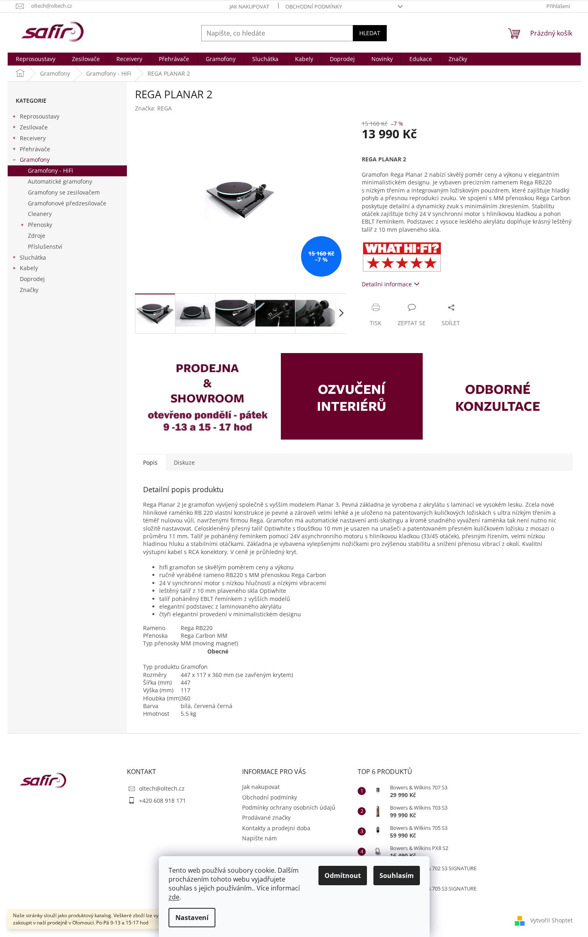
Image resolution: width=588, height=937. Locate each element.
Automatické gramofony (60, 181)
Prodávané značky (266, 817)
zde (174, 897)
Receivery (33, 138)
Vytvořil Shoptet (551, 920)
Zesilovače (34, 127)
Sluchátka (33, 257)
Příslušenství (45, 246)
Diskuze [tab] (184, 462)
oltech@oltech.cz (162, 788)
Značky (29, 290)
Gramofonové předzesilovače (67, 203)
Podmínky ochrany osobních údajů (288, 807)
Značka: (153, 108)
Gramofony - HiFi (50, 170)
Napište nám (259, 838)
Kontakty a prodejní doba (276, 828)
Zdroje (36, 235)
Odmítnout (343, 875)
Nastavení (192, 917)
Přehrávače (35, 149)
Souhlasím (396, 875)
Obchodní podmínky (313, 6)
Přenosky (40, 224)
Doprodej (32, 279)
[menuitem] (35, 59)
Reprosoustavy (39, 116)
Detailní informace (387, 284)
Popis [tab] (150, 462)
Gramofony (35, 159)
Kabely (29, 268)
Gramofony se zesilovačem (64, 192)
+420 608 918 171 (162, 800)
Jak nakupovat (249, 6)
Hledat (369, 33)
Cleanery (40, 214)
